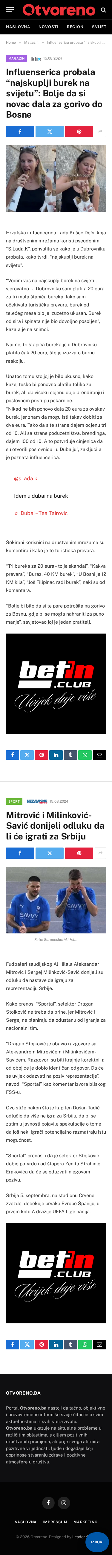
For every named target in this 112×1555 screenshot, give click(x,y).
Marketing (85, 1522)
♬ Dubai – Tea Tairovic (41, 513)
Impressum (55, 1522)
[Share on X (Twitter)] (50, 131)
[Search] (103, 9)
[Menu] (10, 9)
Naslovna (18, 27)
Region (75, 27)
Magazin (16, 58)
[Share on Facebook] (20, 131)
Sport (14, 801)
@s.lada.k (25, 478)
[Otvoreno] (59, 9)
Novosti (48, 27)
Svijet (99, 27)
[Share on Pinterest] (79, 131)
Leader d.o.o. (83, 1537)
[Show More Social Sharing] (100, 131)
